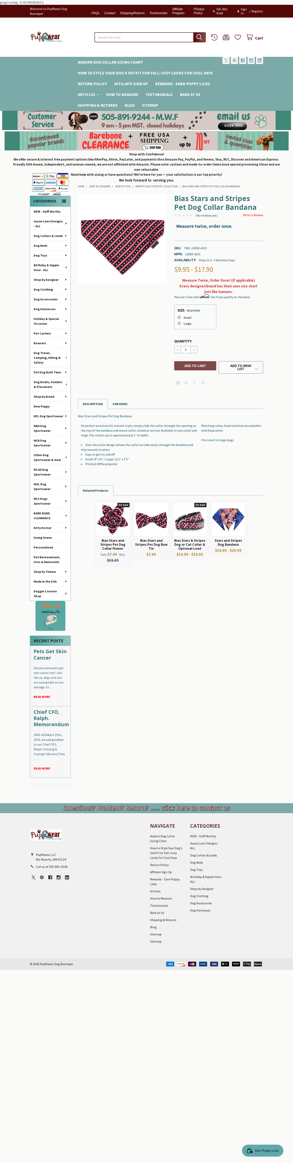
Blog (130, 105)
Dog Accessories (46, 299)
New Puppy (42, 406)
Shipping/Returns (132, 13)
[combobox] (150, 37)
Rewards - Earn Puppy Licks (182, 83)
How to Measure (122, 94)
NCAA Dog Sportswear (42, 472)
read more (42, 697)
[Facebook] (242, 60)
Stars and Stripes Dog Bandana (228, 542)
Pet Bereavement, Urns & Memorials (47, 559)
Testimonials (158, 13)
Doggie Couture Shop (45, 593)
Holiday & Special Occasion (46, 321)
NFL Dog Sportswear (48, 416)
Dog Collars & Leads (48, 236)
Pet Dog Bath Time (47, 372)
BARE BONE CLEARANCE (42, 515)
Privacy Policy (199, 11)
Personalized (43, 547)
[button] (146, 120)
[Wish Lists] (238, 37)
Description (93, 404)
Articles (86, 94)
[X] (226, 60)
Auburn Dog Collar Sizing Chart (110, 62)
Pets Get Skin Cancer (50, 654)
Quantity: (183, 341)
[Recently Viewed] (215, 37)
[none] (122, 238)
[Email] (177, 382)
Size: (189, 310)
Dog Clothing (43, 289)
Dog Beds (40, 246)
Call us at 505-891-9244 (51, 867)
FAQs (95, 13)
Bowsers (40, 343)
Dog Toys (40, 255)
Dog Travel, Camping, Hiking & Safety (47, 357)
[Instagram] (251, 60)
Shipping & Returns (98, 105)
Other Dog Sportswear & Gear (47, 457)
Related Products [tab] (95, 490)
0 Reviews (120, 404)
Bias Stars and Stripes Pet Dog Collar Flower (112, 544)
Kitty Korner (42, 528)
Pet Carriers (42, 333)
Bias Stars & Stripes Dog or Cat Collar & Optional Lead (189, 544)
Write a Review (253, 215)
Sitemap (150, 105)
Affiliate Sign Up (131, 83)
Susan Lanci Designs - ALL (48, 223)
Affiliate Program (178, 11)
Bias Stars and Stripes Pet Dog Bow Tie (151, 544)
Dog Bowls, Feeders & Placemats (48, 384)
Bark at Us (190, 94)
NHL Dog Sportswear (42, 486)
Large (187, 324)
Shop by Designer (46, 280)
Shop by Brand (44, 397)
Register (257, 11)
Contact (109, 13)
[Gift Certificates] (227, 37)
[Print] (186, 382)
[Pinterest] (234, 60)
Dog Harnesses (45, 309)
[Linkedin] (259, 60)
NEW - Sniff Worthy (47, 211)
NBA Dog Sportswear (42, 428)
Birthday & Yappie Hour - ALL (46, 267)
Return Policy (92, 83)
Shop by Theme (45, 572)
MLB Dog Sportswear (42, 442)
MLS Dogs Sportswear (42, 501)
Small (188, 318)
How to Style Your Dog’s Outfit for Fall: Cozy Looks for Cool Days (145, 72)
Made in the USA (45, 581)
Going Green (43, 538)
